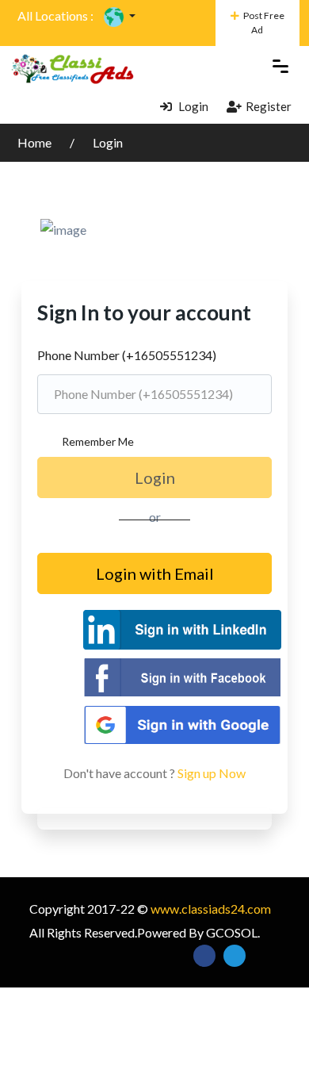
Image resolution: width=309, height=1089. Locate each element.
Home (35, 142)
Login (192, 106)
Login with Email (155, 573)
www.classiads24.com (211, 908)
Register (269, 106)
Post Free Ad (263, 23)
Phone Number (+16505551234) (126, 354)
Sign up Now (211, 772)
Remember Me (98, 441)
